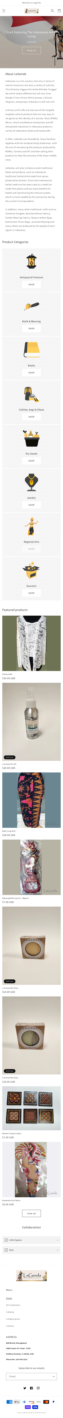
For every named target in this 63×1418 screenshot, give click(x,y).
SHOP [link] (31, 548)
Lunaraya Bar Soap (10, 988)
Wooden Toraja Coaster (12, 1133)
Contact (10, 1325)
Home (9, 1298)
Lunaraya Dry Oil (9, 764)
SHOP (31, 284)
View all (31, 1213)
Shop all (31, 50)
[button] (3, 10)
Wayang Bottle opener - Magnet (15, 898)
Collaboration (13, 1319)
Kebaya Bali (7, 674)
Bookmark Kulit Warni (11, 1200)
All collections (13, 1305)
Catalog (10, 1312)
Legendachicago (27, 1412)
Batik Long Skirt (9, 831)
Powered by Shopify (39, 1412)
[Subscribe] (53, 1376)
